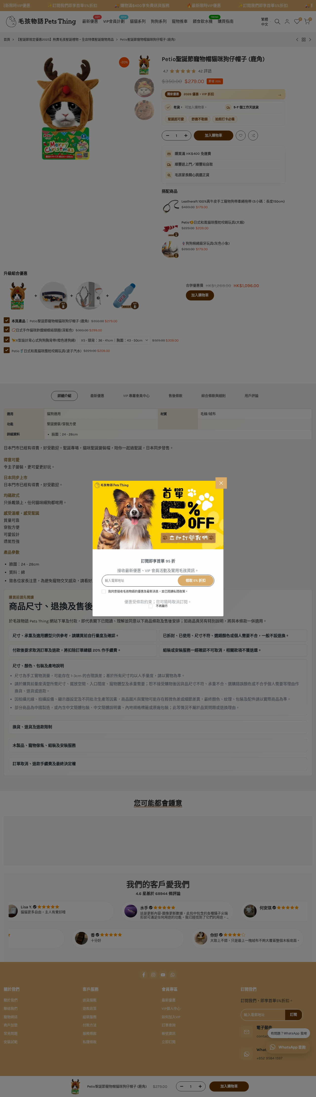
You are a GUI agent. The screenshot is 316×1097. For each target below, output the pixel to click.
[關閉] (221, 483)
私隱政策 (179, 591)
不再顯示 (162, 606)
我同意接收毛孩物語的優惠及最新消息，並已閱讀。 (148, 591)
